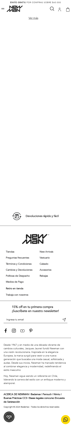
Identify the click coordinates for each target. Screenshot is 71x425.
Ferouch (47, 394)
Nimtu (57, 394)
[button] (3, 8)
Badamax (36, 394)
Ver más (33, 18)
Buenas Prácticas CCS (15, 398)
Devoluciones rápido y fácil (42, 216)
